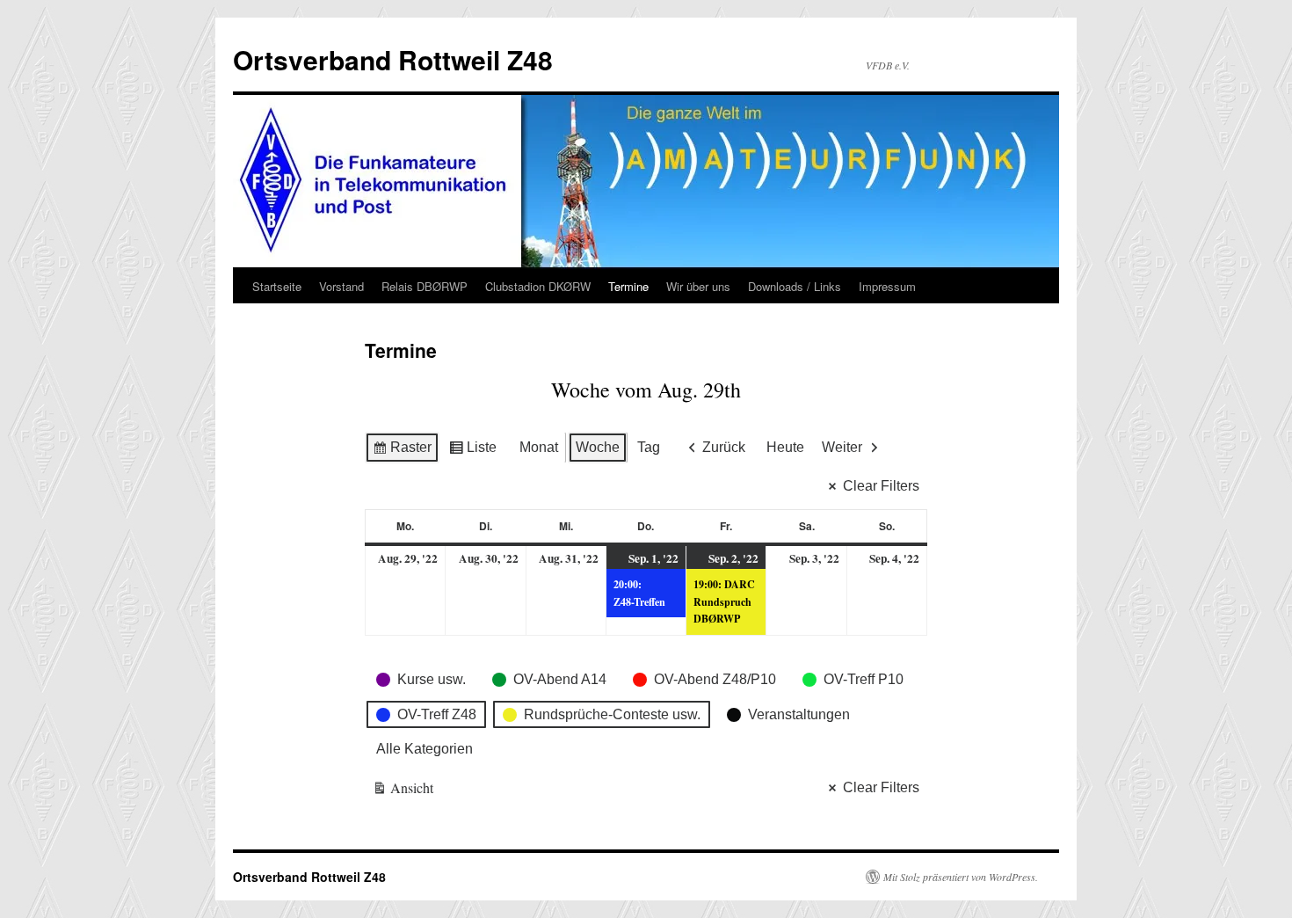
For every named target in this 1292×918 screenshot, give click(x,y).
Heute (785, 447)
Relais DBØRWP (424, 286)
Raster (402, 451)
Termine (628, 286)
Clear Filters (881, 485)
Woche (598, 447)
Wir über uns (698, 286)
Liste (472, 451)
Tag (648, 447)
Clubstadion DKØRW (538, 286)
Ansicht (403, 791)
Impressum (887, 286)
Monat (538, 447)
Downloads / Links (794, 286)
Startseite (276, 286)
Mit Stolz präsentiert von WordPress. (960, 877)
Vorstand (341, 286)
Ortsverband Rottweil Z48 (393, 59)
